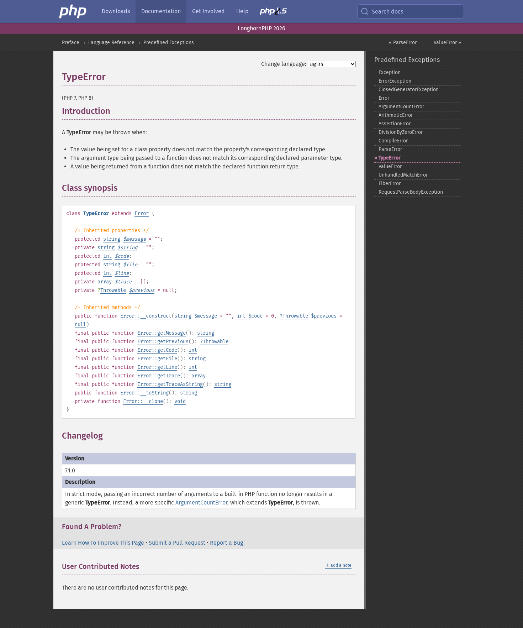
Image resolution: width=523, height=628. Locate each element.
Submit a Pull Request (177, 542)
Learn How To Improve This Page (103, 542)
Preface (70, 43)
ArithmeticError (396, 115)
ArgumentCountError (201, 502)
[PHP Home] (73, 11)
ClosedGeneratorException (409, 90)
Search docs (387, 11)
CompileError (393, 141)
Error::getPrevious (163, 342)
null (80, 324)
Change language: (283, 64)
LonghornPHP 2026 (261, 28)
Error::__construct (145, 316)
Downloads (116, 11)
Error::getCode (157, 350)
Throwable (113, 290)
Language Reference (111, 43)
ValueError (390, 166)
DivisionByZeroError (401, 132)
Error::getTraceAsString (170, 384)
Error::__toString (144, 393)
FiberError (390, 183)
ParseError (390, 149)
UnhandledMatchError (403, 175)
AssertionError (395, 124)
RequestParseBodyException (411, 192)
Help (242, 11)
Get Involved (208, 11)
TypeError (390, 158)
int (107, 256)
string (111, 239)
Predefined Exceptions (168, 43)
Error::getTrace (158, 376)
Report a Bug (226, 542)
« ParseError (403, 43)
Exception (390, 72)
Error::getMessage (161, 333)
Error (141, 213)
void (180, 401)
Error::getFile (157, 359)
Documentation (161, 11)
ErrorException (395, 81)
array (104, 282)
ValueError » (447, 43)
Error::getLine (157, 367)
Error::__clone (143, 401)
